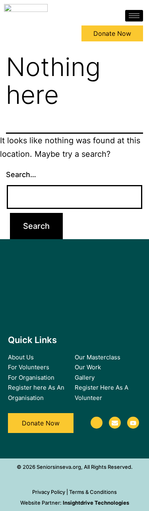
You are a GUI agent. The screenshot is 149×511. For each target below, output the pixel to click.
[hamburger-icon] (134, 15)
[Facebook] (97, 423)
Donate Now (112, 33)
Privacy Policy (48, 492)
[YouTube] (133, 423)
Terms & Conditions (93, 492)
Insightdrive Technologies (96, 502)
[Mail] (115, 423)
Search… (21, 174)
